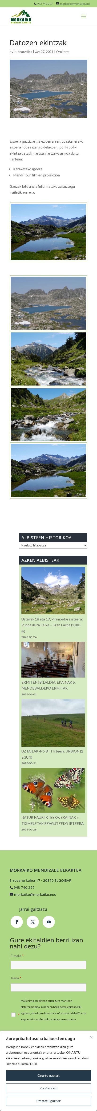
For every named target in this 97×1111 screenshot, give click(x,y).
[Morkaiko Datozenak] (48, 498)
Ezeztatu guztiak (48, 1101)
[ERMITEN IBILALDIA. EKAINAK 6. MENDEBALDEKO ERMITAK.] (53, 660)
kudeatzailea (23, 52)
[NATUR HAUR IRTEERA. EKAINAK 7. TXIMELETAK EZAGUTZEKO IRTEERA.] (53, 791)
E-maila (17, 956)
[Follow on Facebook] (17, 922)
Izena (16, 978)
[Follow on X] (33, 922)
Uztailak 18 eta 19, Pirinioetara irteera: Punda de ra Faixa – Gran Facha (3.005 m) (52, 625)
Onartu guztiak (48, 1075)
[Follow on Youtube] (49, 922)
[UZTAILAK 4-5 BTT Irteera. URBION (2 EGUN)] (53, 723)
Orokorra (62, 52)
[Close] (91, 1037)
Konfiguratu (48, 1088)
